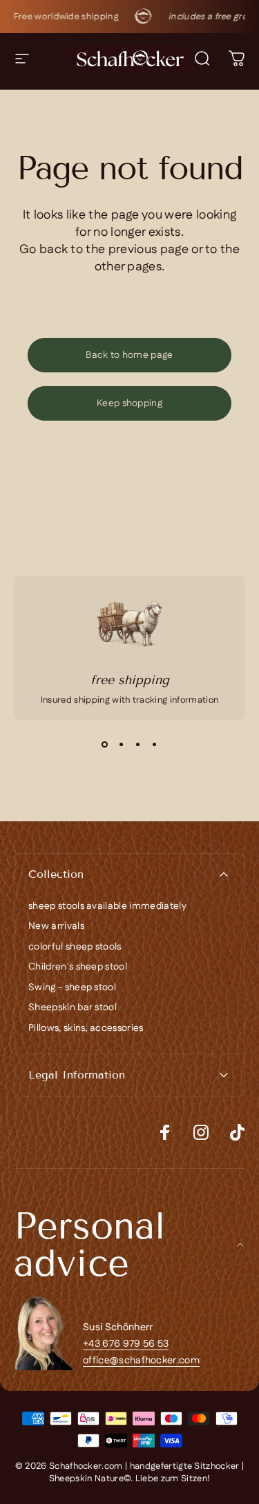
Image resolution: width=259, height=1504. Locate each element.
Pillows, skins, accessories (86, 1029)
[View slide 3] (138, 744)
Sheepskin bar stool (72, 1008)
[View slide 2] (121, 744)
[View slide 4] (154, 744)
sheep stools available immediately (107, 907)
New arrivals (56, 927)
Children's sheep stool (77, 967)
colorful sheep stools (75, 947)
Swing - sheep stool (72, 988)
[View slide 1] (105, 744)
